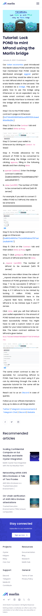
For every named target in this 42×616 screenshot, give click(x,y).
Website (31, 412)
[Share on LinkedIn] (18, 422)
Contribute (7, 585)
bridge (22, 86)
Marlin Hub (26, 562)
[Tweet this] (11, 422)
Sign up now (20, 535)
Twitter (6, 409)
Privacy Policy (27, 579)
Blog (23, 555)
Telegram (7, 579)
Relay (5, 559)
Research (26, 559)
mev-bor (6, 562)
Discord (22, 412)
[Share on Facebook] (5, 422)
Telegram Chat (10, 412)
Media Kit (6, 582)
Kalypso (6, 555)
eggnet (27, 74)
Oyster (5, 552)
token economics (15, 64)
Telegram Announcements (23, 409)
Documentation (28, 552)
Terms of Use (27, 575)
